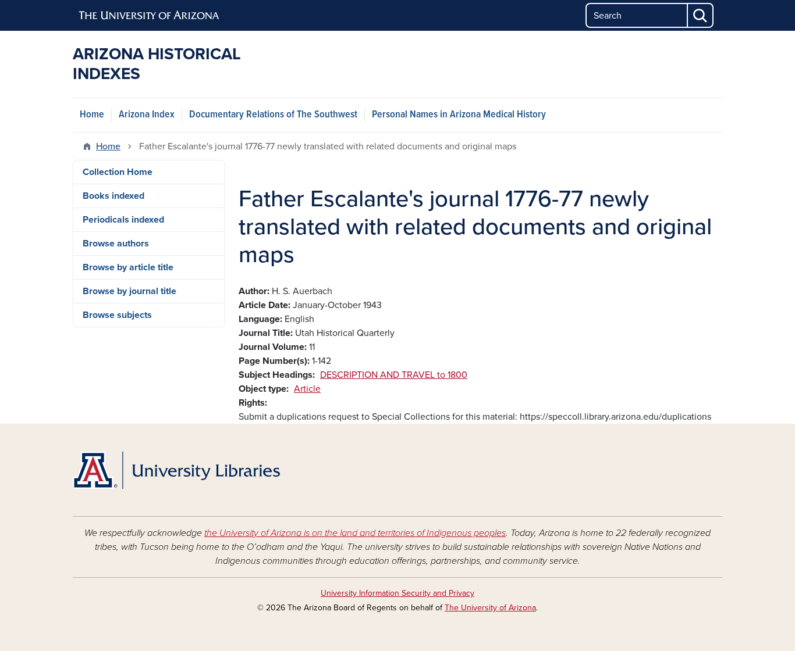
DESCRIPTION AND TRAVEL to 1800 (393, 375)
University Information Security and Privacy (397, 593)
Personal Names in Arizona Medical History (459, 114)
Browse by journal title (129, 291)
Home (92, 114)
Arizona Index (147, 114)
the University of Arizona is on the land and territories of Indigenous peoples (355, 533)
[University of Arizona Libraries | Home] (176, 470)
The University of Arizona (490, 608)
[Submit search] (701, 15)
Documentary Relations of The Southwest (273, 114)
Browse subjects (117, 315)
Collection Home (117, 172)
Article (307, 389)
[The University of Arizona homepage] (149, 15)
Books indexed (113, 196)
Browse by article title (128, 267)
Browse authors (116, 243)
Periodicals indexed (123, 220)
